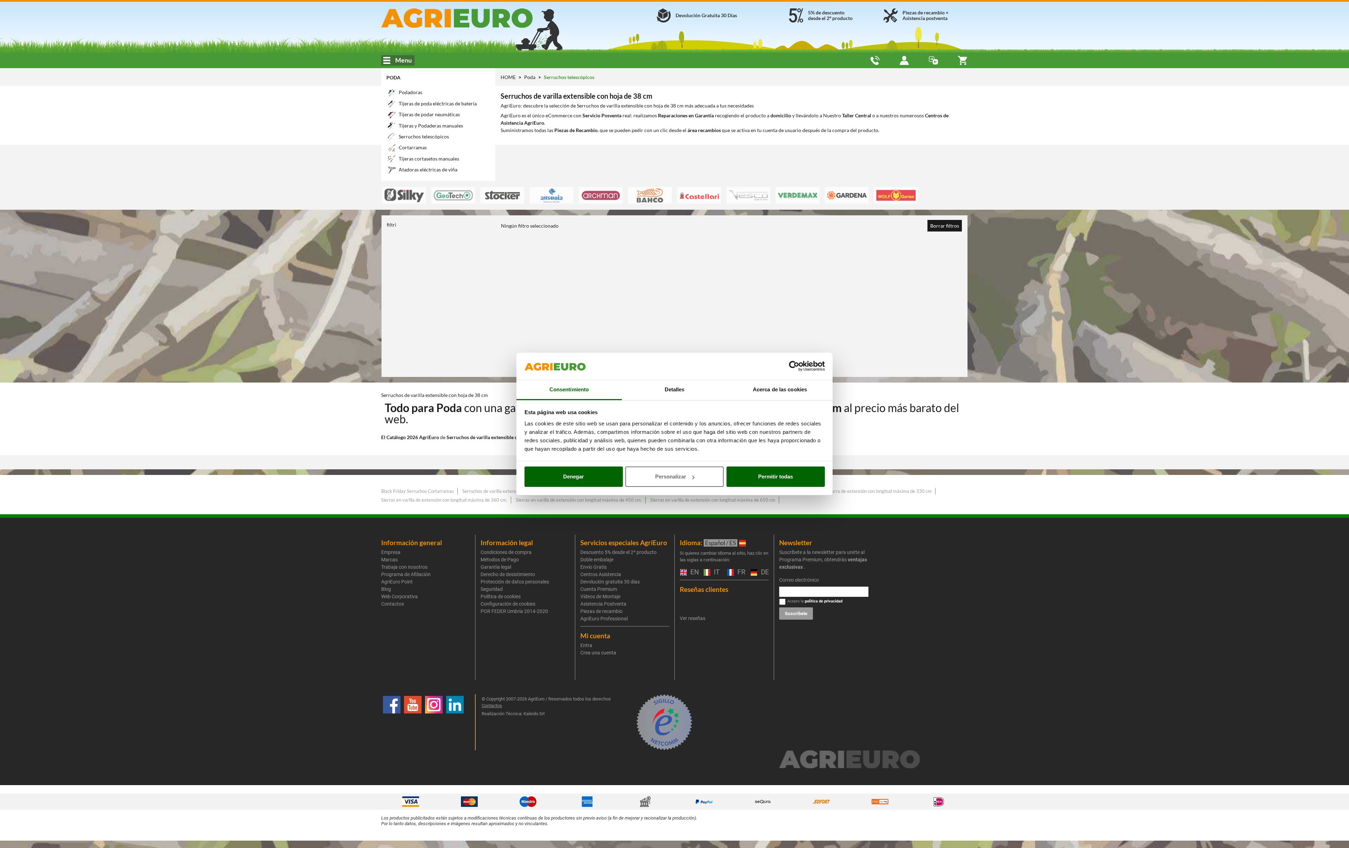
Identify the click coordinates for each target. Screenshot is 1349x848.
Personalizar (670, 477)
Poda (393, 77)
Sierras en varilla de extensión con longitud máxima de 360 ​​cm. (444, 500)
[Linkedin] (454, 722)
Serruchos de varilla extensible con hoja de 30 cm (511, 491)
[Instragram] (433, 722)
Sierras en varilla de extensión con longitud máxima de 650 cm (712, 500)
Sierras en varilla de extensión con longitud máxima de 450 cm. (579, 500)
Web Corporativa (399, 596)
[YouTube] (412, 722)
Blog (386, 589)
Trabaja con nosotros (404, 567)
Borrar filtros (944, 226)
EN (693, 572)
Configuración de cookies (508, 604)
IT (715, 572)
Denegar (573, 477)
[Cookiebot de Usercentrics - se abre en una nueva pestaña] (794, 366)
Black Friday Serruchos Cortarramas (417, 491)
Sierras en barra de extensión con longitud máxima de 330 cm (870, 491)
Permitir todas (775, 477)
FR (740, 572)
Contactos (392, 604)
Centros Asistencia (600, 574)
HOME (508, 77)
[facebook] (391, 722)
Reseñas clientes (704, 589)
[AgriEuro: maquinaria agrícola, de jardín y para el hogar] (475, 18)
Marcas (389, 559)
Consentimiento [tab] (569, 389)
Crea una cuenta (598, 652)
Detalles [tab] (675, 389)
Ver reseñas (692, 618)
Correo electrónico (799, 580)
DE (764, 572)
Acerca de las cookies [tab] (780, 389)
